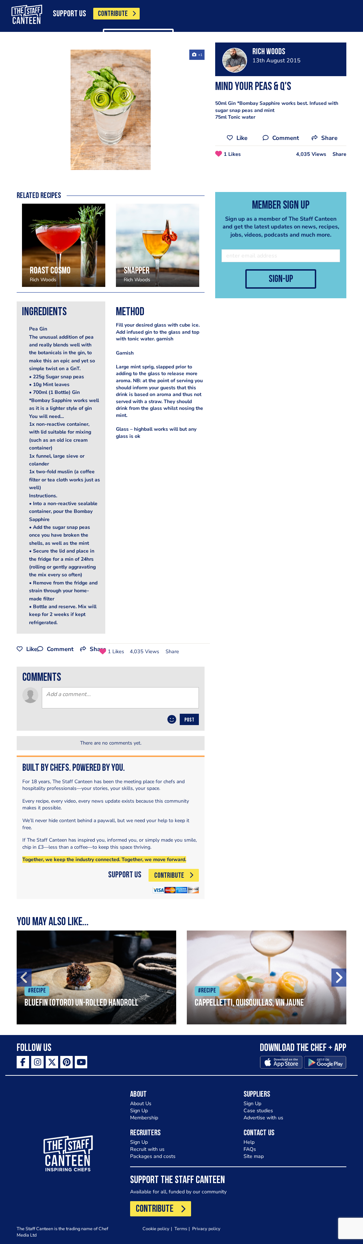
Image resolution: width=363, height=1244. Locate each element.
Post (189, 720)
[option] (111, 110)
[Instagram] (37, 1062)
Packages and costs (152, 1156)
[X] (52, 1062)
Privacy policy (206, 1229)
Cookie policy (156, 1229)
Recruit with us (147, 1149)
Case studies (258, 1110)
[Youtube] (81, 1062)
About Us (140, 1103)
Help (249, 1142)
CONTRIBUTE (113, 14)
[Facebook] (23, 1062)
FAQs (250, 1149)
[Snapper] (157, 245)
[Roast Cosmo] (63, 245)
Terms (180, 1229)
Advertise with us (263, 1117)
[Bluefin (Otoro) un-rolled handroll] (96, 977)
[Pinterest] (66, 1062)
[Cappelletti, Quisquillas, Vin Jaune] (266, 977)
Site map (254, 1156)
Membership (144, 1117)
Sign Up (139, 1110)
